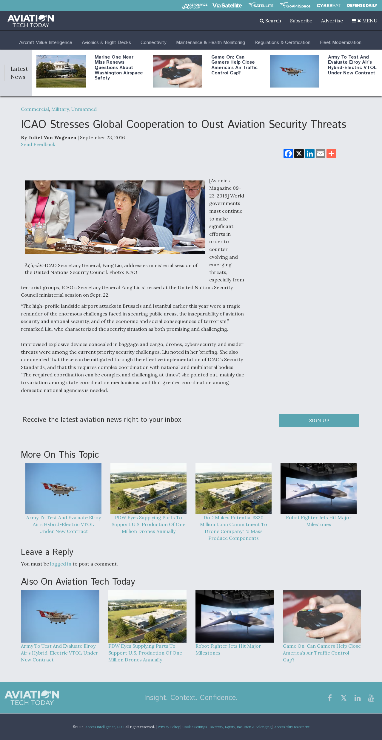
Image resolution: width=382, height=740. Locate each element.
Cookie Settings (194, 727)
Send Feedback (38, 144)
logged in (60, 564)
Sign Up (319, 420)
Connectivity (154, 42)
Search (272, 21)
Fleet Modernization (340, 42)
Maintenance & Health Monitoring (210, 42)
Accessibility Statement (291, 727)
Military (60, 109)
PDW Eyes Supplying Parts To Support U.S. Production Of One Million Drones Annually (148, 524)
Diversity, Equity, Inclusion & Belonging (241, 727)
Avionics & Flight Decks (106, 42)
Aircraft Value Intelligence (45, 42)
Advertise (332, 21)
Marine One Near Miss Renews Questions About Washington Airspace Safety (119, 68)
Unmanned (84, 109)
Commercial (35, 109)
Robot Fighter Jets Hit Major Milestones (319, 520)
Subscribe (301, 21)
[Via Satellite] (227, 5)
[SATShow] (261, 5)
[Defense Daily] (362, 5)
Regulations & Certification (282, 42)
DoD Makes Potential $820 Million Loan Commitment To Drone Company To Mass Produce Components (233, 527)
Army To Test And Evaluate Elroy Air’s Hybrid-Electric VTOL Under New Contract (352, 65)
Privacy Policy (169, 727)
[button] (364, 20)
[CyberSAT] (329, 5)
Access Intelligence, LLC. (104, 727)
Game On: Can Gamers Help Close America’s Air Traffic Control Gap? (234, 65)
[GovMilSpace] (295, 5)
